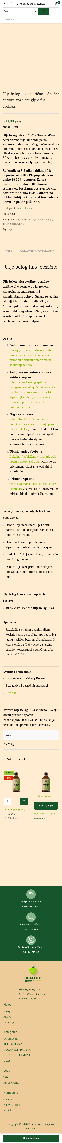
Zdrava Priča (35, 1124)
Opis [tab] (8, 251)
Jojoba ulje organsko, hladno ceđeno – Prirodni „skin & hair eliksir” (16, 809)
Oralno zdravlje (43, 219)
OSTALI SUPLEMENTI (17, 1055)
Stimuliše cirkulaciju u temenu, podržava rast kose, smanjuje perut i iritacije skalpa (32, 424)
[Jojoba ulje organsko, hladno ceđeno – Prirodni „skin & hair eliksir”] (16, 782)
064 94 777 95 (31, 952)
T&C (6, 1077)
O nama (7, 1099)
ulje (10, 229)
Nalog (6, 1011)
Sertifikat (11, 693)
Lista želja (8, 1022)
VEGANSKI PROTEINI (17, 1049)
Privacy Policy (11, 1082)
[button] (52, 3)
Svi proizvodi (10, 1038)
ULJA (20, 223)
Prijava (7, 1016)
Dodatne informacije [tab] (37, 251)
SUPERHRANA (12, 1044)
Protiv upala (9, 223)
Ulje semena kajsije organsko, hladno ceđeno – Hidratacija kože (46, 813)
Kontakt (7, 1110)
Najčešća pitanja (12, 1104)
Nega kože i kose (25, 219)
